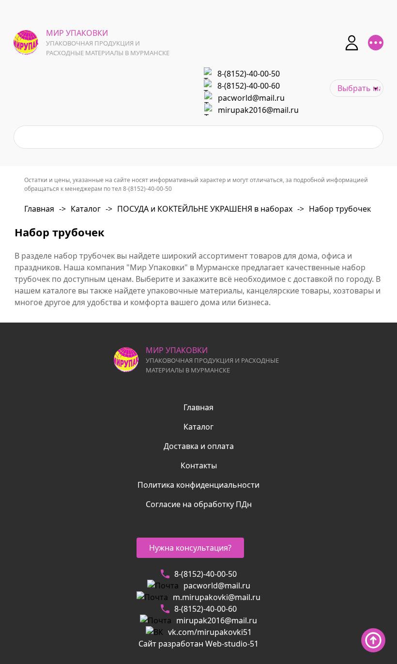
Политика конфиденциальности (198, 484)
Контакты (199, 465)
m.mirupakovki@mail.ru (216, 597)
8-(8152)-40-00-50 (248, 73)
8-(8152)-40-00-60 (248, 85)
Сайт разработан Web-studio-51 (198, 643)
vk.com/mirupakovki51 (210, 632)
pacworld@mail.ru (251, 98)
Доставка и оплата (199, 446)
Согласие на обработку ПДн (199, 504)
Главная (39, 208)
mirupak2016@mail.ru (258, 110)
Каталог (80, 208)
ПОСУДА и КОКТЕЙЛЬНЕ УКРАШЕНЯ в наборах (199, 208)
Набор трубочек (334, 208)
